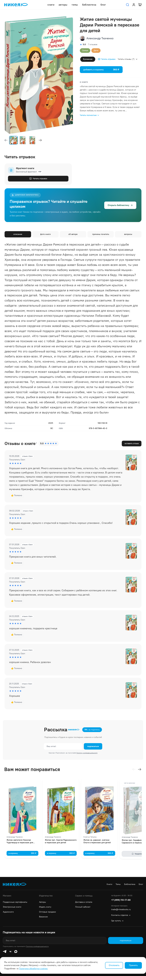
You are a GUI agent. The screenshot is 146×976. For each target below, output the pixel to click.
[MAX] (15, 951)
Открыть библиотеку (118, 205)
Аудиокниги (8, 912)
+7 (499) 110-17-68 (120, 900)
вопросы (128, 234)
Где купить (117, 920)
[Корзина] (140, 4)
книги (50, 4)
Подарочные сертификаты (15, 902)
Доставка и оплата (83, 902)
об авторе (73, 234)
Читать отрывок (108, 59)
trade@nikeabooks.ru (121, 909)
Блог (141, 884)
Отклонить (114, 965)
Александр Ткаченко (99, 38)
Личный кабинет (82, 907)
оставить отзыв (132, 443)
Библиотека (129, 884)
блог (103, 4)
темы (75, 4)
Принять (133, 965)
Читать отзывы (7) (126, 59)
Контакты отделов (120, 915)
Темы (118, 884)
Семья (85, 50)
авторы (63, 4)
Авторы (42, 902)
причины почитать (100, 234)
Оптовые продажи (47, 912)
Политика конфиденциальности (37, 946)
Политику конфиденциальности (87, 753)
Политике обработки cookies (33, 968)
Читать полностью (88, 115)
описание (17, 234)
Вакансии (43, 917)
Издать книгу (45, 907)
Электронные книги (12, 907)
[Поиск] (127, 4)
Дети (96, 50)
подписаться (93, 746)
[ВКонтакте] (10, 951)
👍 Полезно (16, 495)
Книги (109, 884)
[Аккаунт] (133, 4)
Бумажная (87, 59)
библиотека (89, 4)
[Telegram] (4, 951)
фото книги (45, 234)
